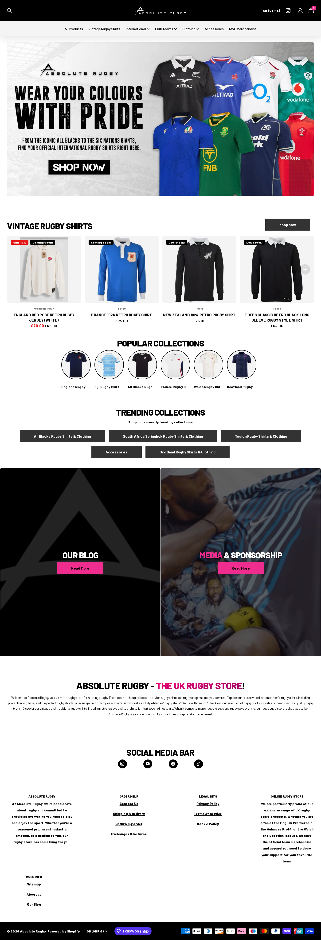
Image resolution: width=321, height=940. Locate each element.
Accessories (214, 29)
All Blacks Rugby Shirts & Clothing (62, 436)
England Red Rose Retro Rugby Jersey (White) (44, 317)
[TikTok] (198, 763)
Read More (80, 568)
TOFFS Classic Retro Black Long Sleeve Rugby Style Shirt (277, 317)
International (136, 29)
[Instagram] (122, 763)
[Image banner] (160, 119)
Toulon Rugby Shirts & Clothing (261, 436)
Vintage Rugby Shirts (104, 29)
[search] (9, 10)
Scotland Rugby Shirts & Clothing (187, 452)
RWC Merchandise (242, 29)
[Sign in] (300, 10)
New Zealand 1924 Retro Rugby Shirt (199, 315)
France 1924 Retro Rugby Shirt (121, 315)
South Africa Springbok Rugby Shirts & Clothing (163, 436)
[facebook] (173, 763)
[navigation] (305, 269)
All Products (74, 29)
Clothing (188, 29)
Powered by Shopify (63, 931)
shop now (287, 224)
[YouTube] (147, 763)
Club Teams (164, 29)
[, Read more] (289, 10)
